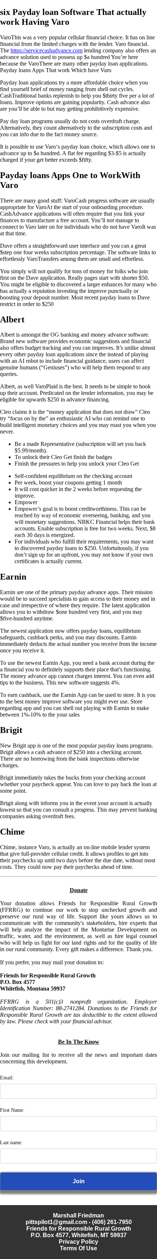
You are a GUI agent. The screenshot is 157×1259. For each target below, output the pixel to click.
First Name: (12, 1110)
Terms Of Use (78, 1248)
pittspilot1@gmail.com (56, 1222)
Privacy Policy (78, 1242)
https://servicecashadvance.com (47, 50)
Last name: (11, 1142)
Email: (7, 1077)
